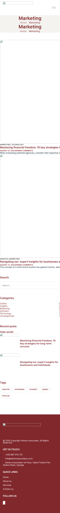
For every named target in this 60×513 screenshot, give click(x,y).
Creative (6, 389)
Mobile (45, 389)
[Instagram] (4, 503)
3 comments (27, 150)
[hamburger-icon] (54, 8)
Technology (17, 144)
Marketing (5, 144)
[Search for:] (30, 285)
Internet (33, 389)
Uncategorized (7, 316)
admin (18, 150)
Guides (3, 303)
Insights (4, 259)
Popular (5, 396)
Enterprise (19, 389)
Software (4, 311)
